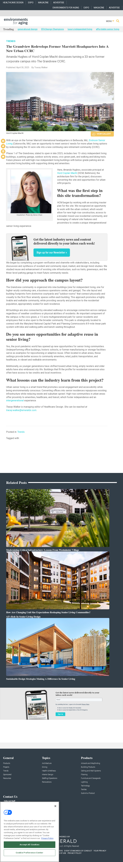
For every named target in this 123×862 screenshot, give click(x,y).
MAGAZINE (43, 2)
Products (6, 763)
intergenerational (15, 400)
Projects (6, 767)
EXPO (30, 2)
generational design (28, 29)
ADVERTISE (58, 2)
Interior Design (47, 775)
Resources (7, 778)
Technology (85, 786)
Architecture (46, 763)
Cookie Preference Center (29, 853)
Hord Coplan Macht (67, 173)
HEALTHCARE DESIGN (13, 2)
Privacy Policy (47, 838)
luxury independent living (80, 29)
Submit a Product (88, 793)
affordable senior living (107, 29)
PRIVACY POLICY (74, 853)
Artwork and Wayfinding (90, 763)
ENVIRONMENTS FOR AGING (66, 8)
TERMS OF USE (60, 853)
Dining (44, 767)
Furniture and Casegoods (91, 778)
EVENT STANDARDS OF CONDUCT (78, 851)
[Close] (55, 806)
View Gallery (104, 134)
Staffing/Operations (49, 778)
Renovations (47, 782)
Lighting (84, 782)
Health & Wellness (49, 771)
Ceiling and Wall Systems (91, 771)
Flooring (84, 775)
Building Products (88, 767)
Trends (10, 41)
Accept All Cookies (29, 844)
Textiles (84, 790)
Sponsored (7, 775)
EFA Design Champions (52, 29)
